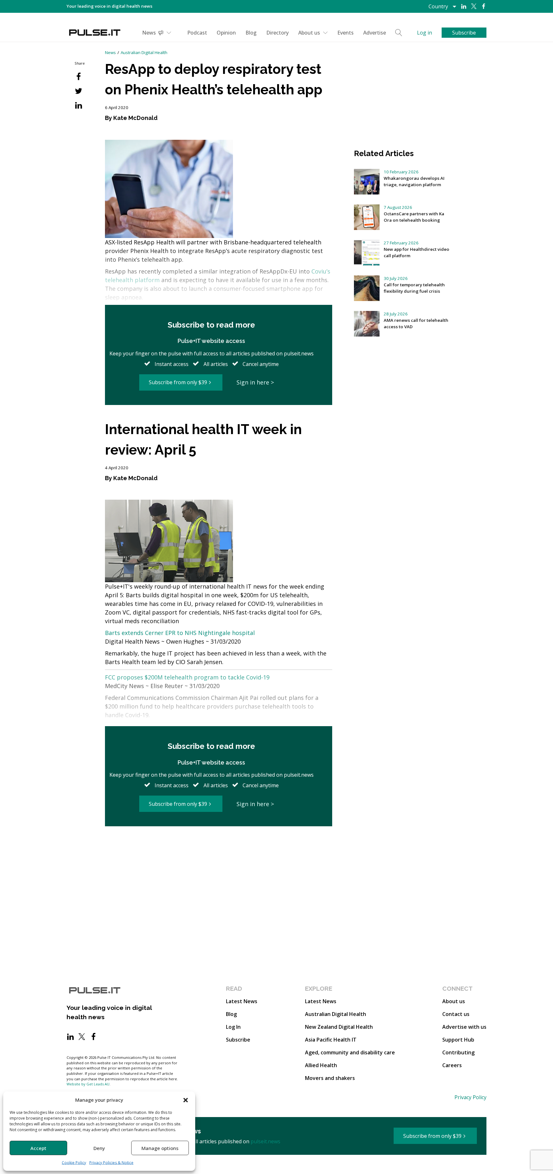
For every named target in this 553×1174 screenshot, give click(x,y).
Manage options (160, 1148)
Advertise (374, 32)
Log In (233, 1026)
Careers (452, 1065)
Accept (38, 1148)
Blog (251, 32)
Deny (99, 1148)
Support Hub (458, 1039)
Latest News (241, 1001)
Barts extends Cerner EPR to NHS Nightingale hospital (180, 633)
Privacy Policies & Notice (111, 1162)
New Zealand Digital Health (339, 1026)
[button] (185, 1100)
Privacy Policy (470, 1097)
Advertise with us (464, 1026)
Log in (424, 32)
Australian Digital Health (144, 52)
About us (309, 32)
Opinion (226, 32)
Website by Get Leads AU (88, 1084)
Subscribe (238, 1039)
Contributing (458, 1052)
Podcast (197, 32)
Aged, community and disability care (350, 1052)
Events (345, 32)
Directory (277, 32)
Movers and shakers (330, 1078)
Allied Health (321, 1065)
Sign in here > (255, 382)
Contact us (455, 1014)
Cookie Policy (74, 1162)
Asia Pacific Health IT (331, 1039)
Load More (218, 851)
